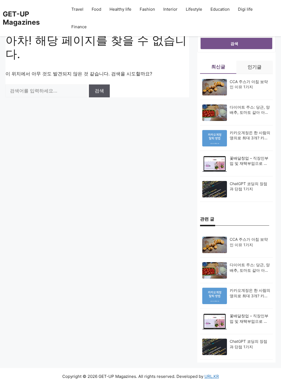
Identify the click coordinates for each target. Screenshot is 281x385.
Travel (77, 9)
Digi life (245, 9)
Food (96, 9)
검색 (234, 43)
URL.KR (211, 376)
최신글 (218, 66)
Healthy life (120, 9)
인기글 (255, 67)
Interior (170, 9)
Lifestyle (194, 9)
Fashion (147, 9)
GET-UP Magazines (21, 18)
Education (220, 9)
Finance (79, 26)
